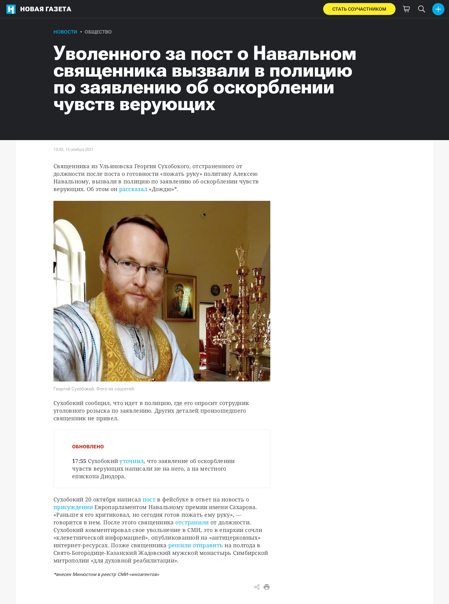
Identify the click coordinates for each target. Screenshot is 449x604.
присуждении (73, 507)
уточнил (131, 461)
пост (149, 499)
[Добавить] (438, 9)
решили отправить (195, 545)
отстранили (192, 522)
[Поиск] (421, 9)
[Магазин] (406, 9)
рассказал (133, 189)
